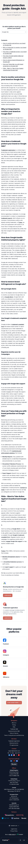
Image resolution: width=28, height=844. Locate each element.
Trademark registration (8, 150)
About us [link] (14, 722)
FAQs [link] (14, 727)
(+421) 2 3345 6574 (14, 799)
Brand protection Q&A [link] (14, 731)
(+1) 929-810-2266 (14, 784)
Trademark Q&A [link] (14, 729)
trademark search (6, 218)
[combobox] (14, 32)
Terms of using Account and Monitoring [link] (14, 735)
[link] (14, 589)
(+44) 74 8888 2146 (14, 775)
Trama (20, 222)
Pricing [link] (14, 724)
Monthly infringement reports (11, 556)
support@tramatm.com (14, 750)
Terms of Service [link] (14, 733)
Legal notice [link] (14, 829)
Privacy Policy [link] (14, 831)
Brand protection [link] (14, 743)
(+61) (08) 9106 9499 (14, 808)
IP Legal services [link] (14, 745)
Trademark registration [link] (14, 741)
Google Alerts (9, 297)
